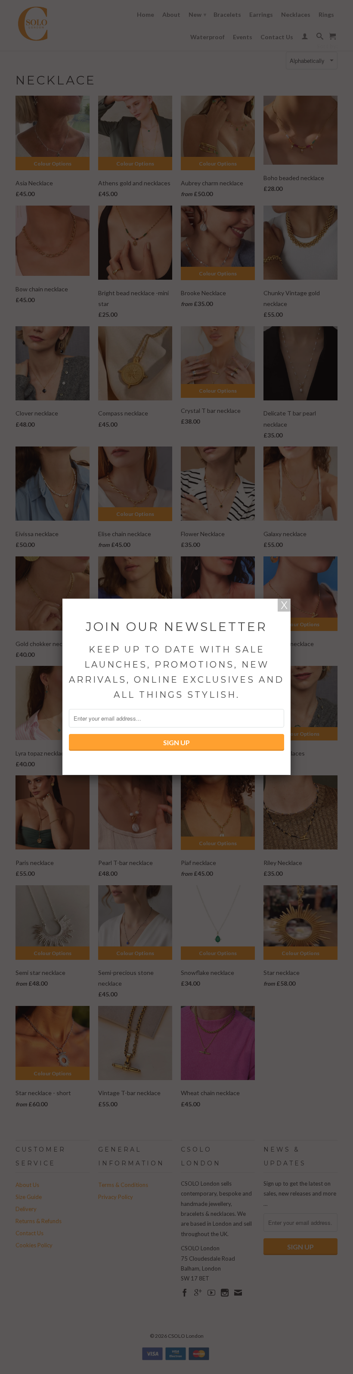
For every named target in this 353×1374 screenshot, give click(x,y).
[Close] (284, 605)
